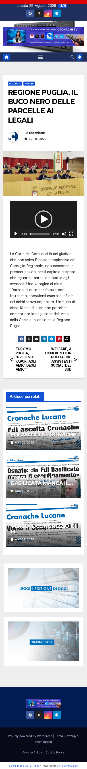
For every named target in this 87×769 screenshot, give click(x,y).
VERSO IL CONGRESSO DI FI (43, 529)
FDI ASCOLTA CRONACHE (43, 434)
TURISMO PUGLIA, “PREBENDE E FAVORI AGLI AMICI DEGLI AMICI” (26, 359)
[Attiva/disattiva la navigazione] (40, 57)
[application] (43, 219)
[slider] (40, 234)
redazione (37, 133)
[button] (72, 57)
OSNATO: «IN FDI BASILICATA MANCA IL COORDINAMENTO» (40, 483)
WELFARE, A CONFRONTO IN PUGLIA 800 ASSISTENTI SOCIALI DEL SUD (58, 359)
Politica (15, 83)
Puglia (29, 83)
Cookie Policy (55, 752)
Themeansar (43, 741)
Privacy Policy (32, 752)
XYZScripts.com (68, 765)
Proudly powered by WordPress (30, 736)
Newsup (70, 736)
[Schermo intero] (71, 234)
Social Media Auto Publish (25, 765)
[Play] (16, 234)
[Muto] (64, 234)
